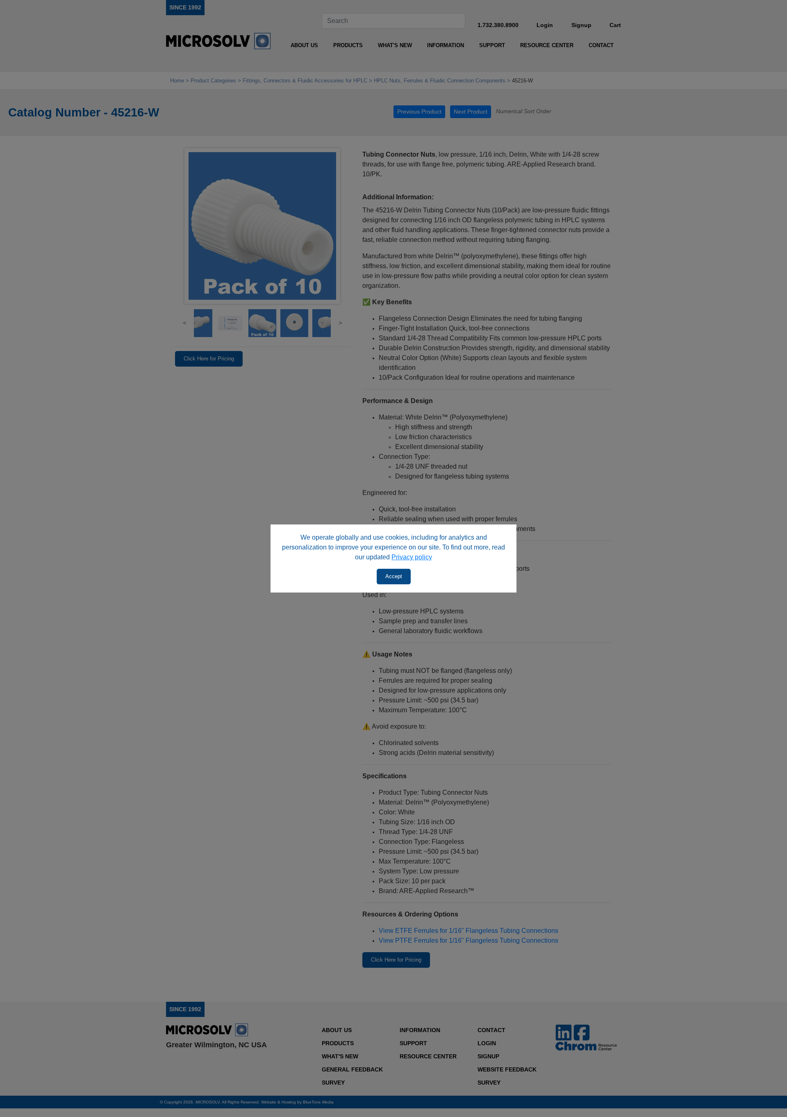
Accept (393, 576)
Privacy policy (411, 557)
